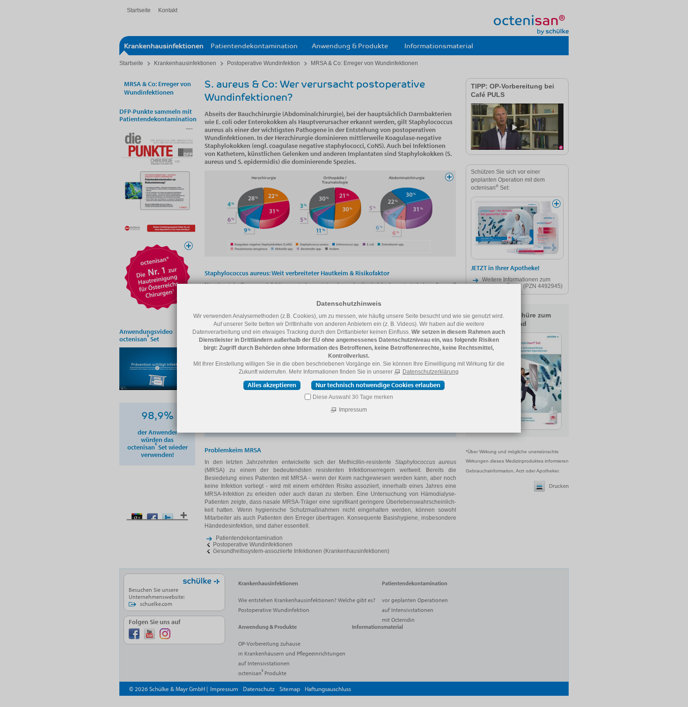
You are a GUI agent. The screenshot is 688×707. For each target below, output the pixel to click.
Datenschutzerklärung (431, 371)
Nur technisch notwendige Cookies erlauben (377, 385)
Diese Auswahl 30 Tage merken (353, 397)
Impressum (353, 409)
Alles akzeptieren (272, 385)
